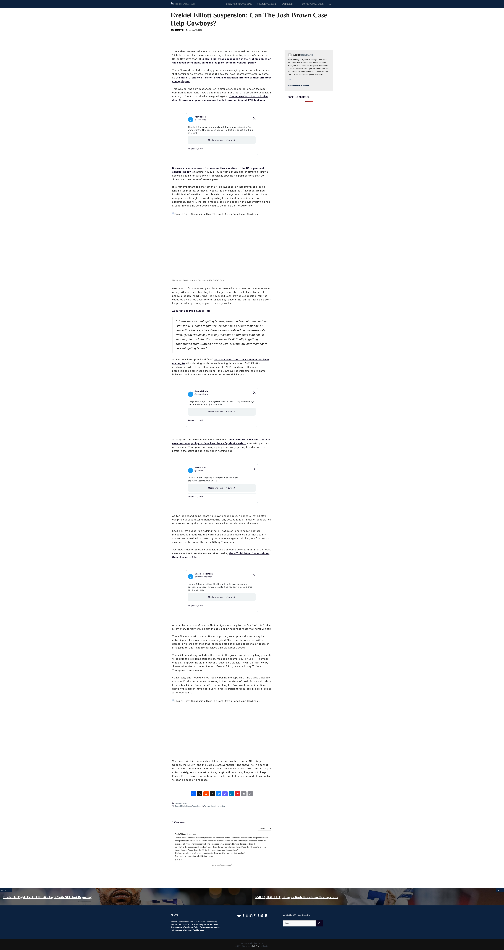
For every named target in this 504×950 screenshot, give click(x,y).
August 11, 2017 (195, 149)
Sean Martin (177, 30)
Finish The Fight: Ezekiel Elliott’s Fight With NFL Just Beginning (47, 897)
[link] (193, 793)
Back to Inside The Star (239, 4)
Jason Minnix (201, 391)
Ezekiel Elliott (180, 806)
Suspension (220, 806)
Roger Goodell (197, 806)
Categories (287, 4)
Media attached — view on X (221, 140)
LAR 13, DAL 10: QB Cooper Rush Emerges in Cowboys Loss (296, 897)
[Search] (319, 923)
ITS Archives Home (266, 4)
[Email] (243, 793)
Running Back (209, 806)
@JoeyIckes (200, 120)
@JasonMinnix (201, 394)
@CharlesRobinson (203, 577)
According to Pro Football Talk (191, 310)
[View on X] (254, 118)
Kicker (188, 806)
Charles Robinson (204, 574)
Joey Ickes (200, 117)
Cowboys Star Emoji (313, 4)
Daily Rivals (256, 946)
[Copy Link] (250, 793)
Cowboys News (181, 803)
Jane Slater (200, 467)
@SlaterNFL (200, 470)
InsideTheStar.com (195, 930)
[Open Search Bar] (329, 4)
